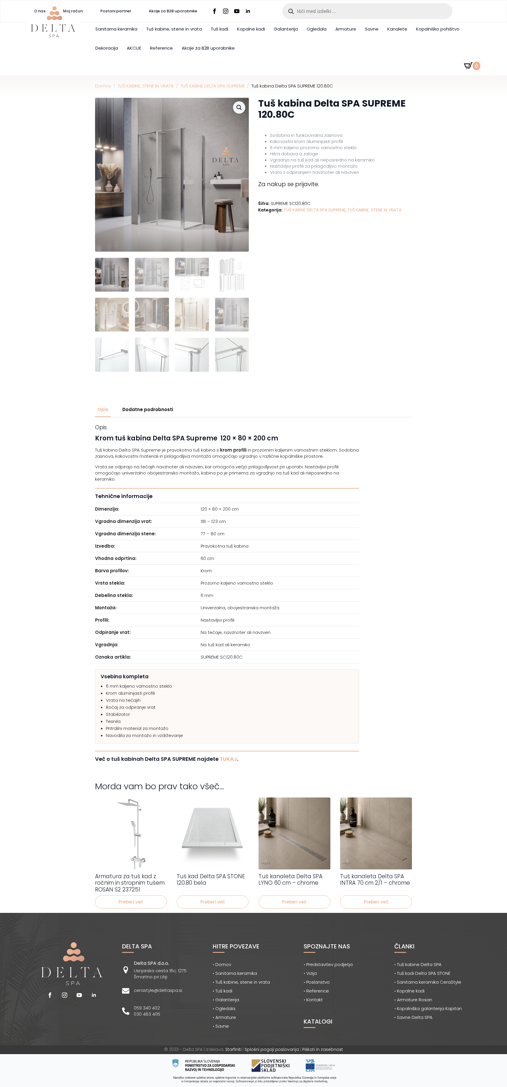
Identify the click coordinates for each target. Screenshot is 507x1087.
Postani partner (115, 11)
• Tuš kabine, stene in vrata (241, 982)
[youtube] (236, 11)
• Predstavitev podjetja (328, 964)
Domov (103, 86)
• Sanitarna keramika (235, 973)
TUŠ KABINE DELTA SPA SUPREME (212, 86)
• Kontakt (313, 1000)
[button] (239, 107)
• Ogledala (224, 1008)
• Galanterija (226, 1000)
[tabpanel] (253, 593)
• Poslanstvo (317, 982)
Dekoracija (106, 48)
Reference (161, 48)
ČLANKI (404, 946)
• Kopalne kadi (409, 991)
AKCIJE (134, 48)
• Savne (221, 1026)
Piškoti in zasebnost (322, 1049)
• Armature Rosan (413, 1000)
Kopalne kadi (251, 29)
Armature (345, 29)
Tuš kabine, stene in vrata (174, 29)
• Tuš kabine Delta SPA (418, 964)
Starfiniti (233, 1049)
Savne (371, 29)
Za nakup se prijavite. (288, 184)
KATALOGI (318, 1021)
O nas (39, 11)
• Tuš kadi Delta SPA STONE (422, 973)
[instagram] (225, 11)
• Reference (316, 991)
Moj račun (73, 11)
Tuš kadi (219, 29)
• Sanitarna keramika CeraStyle (427, 982)
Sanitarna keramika (116, 29)
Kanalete (397, 29)
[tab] (103, 409)
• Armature (224, 1017)
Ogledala (317, 29)
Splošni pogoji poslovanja (272, 1049)
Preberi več (131, 902)
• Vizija (310, 973)
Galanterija (286, 29)
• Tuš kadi (222, 991)
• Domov (222, 964)
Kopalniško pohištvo (437, 29)
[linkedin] (248, 11)
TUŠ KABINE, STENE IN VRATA (146, 86)
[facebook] (214, 11)
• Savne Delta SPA (413, 1017)
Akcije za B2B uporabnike (173, 11)
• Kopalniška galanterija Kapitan (428, 1008)
